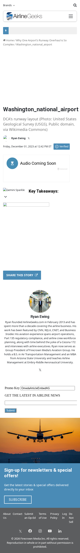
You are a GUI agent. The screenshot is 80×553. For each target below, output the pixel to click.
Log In (64, 516)
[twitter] (20, 531)
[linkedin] (60, 531)
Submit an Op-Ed (30, 516)
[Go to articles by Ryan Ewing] (6, 138)
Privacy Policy (54, 516)
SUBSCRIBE (18, 499)
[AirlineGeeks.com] (24, 16)
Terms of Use (43, 516)
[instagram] (40, 531)
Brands (7, 5)
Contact (17, 514)
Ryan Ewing (18, 138)
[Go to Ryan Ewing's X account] (29, 138)
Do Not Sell (71, 518)
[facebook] (30, 531)
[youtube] (50, 531)
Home (10, 40)
